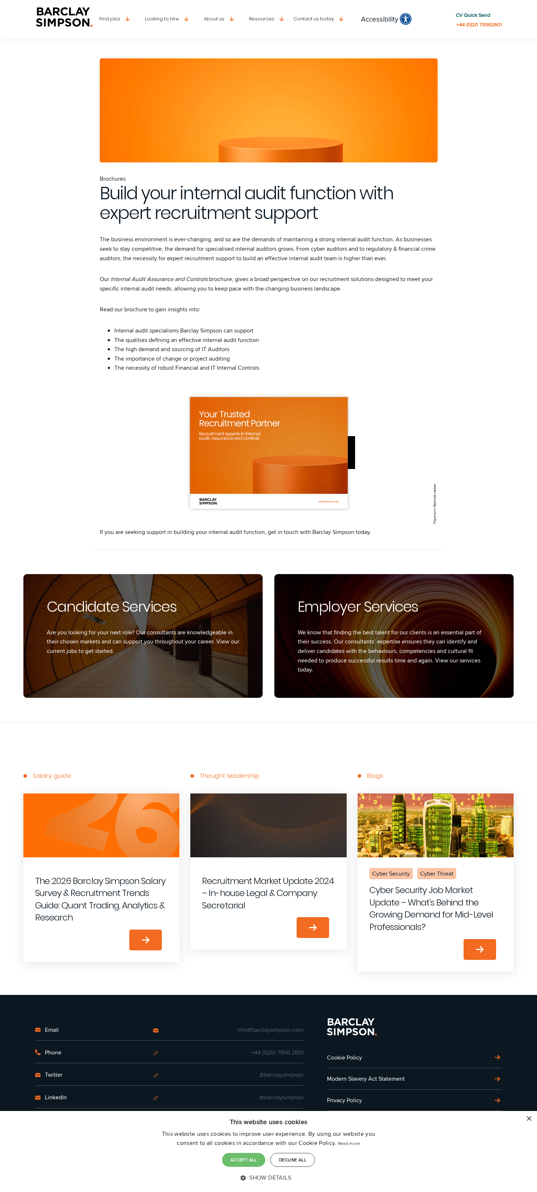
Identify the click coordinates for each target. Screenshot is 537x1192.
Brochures (113, 178)
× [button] (529, 1119)
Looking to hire (162, 19)
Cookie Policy (344, 1057)
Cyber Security (391, 873)
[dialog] (268, 1151)
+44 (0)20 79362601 (479, 24)
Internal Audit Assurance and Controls (159, 279)
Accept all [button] (244, 1160)
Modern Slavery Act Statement (366, 1078)
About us (214, 19)
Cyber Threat (436, 873)
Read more (349, 1143)
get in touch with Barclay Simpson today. (319, 532)
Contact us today (313, 19)
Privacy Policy (344, 1100)
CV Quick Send (473, 15)
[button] (268, 1177)
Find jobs (109, 19)
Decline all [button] (292, 1160)
